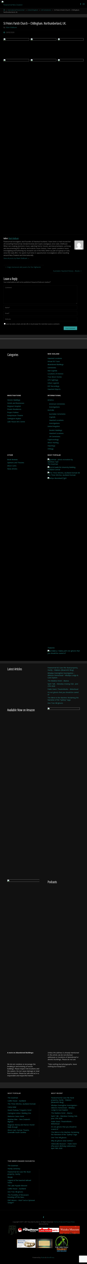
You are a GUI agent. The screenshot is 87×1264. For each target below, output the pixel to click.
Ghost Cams (11, 466)
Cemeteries (52, 368)
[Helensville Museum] (26, 1243)
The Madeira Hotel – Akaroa (58, 681)
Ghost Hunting (53, 442)
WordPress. (50, 1257)
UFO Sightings (53, 380)
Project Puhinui (12, 412)
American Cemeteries (57, 404)
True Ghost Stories (55, 377)
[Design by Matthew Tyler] (12, 1230)
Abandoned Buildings (56, 364)
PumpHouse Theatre (15, 415)
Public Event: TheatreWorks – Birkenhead (63, 689)
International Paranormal (16, 10)
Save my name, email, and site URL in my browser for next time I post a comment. (33, 324)
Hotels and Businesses (15, 403)
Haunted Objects (54, 389)
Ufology (50, 449)
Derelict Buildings (55, 430)
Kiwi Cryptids (52, 371)
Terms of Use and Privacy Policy (64, 1222)
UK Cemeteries (46, 10)
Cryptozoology (53, 439)
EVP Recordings (53, 386)
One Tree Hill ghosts (55, 703)
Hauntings (51, 446)
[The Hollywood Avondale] (44, 1243)
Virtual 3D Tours (54, 361)
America (51, 400)
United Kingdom (32, 10)
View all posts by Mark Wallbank (16, 258)
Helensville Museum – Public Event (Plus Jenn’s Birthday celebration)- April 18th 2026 (64, 1146)
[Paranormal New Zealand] (12, 4)
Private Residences (14, 409)
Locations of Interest (55, 374)
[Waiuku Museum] (69, 1230)
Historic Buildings (13, 400)
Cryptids (52, 417)
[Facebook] (80, 4)
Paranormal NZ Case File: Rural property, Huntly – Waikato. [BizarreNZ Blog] (63, 669)
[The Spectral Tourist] (61, 1243)
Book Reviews (12, 459)
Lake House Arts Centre (16, 422)
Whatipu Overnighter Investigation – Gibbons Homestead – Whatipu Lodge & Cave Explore (63, 675)
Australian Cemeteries (57, 414)
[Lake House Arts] (49, 1230)
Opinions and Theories (15, 463)
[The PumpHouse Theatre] (28, 1230)
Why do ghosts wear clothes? (62, 1141)
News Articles (12, 469)
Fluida (43, 1257)
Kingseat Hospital (14, 406)
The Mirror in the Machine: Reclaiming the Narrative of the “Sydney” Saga (63, 699)
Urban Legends (53, 383)
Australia (51, 410)
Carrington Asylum (14, 418)
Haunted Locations (55, 358)
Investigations (54, 407)
